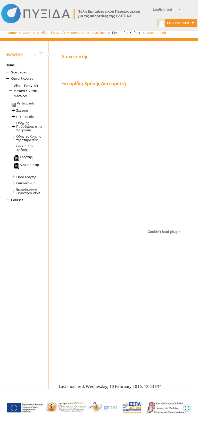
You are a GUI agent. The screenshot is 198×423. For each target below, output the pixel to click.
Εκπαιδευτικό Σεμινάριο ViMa (28, 191)
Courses (29, 32)
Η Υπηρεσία (25, 116)
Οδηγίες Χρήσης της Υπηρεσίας (28, 138)
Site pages (19, 72)
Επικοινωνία (26, 183)
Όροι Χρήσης (26, 177)
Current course (22, 78)
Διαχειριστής (157, 32)
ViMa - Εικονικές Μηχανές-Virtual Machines (73, 32)
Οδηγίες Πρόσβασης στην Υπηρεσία (29, 126)
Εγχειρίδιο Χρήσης (127, 32)
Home (12, 32)
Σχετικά (22, 110)
